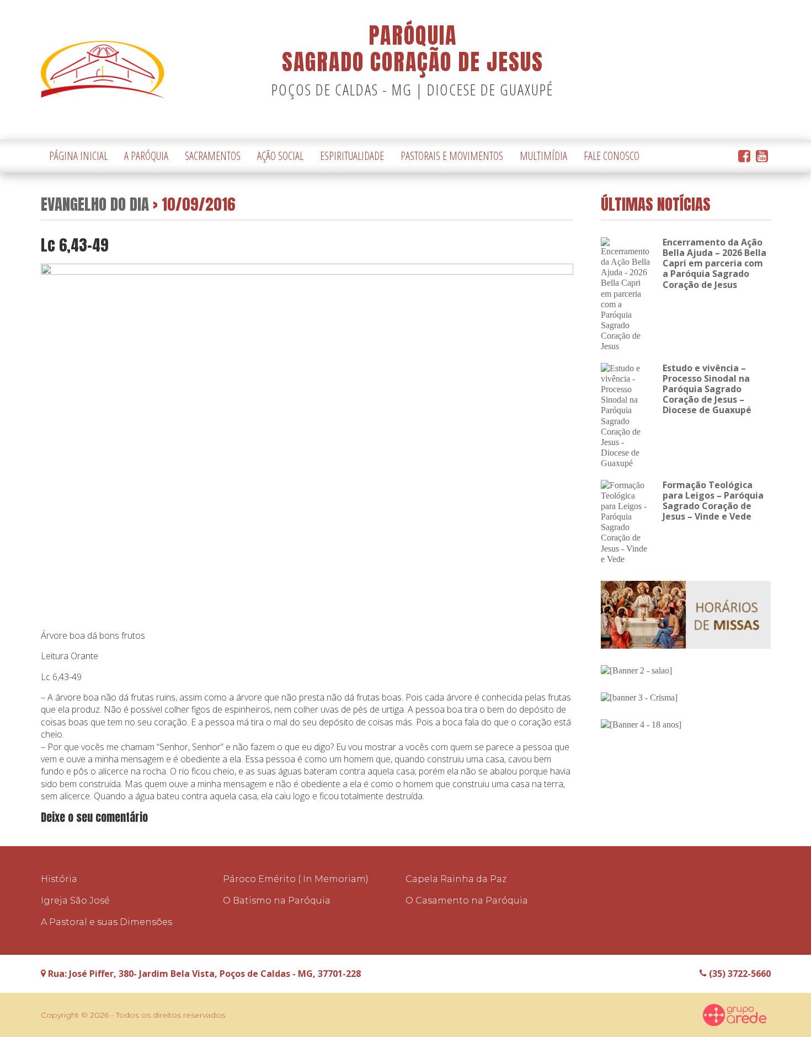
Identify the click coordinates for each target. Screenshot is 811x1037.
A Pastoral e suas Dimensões (106, 922)
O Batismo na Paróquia (276, 900)
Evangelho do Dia (95, 204)
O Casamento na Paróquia (467, 900)
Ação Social (280, 155)
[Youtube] (762, 156)
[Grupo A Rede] (735, 1015)
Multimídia (543, 155)
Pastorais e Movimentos (452, 155)
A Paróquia (146, 155)
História (59, 879)
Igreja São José (75, 900)
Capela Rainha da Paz (456, 879)
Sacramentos (213, 155)
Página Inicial (78, 155)
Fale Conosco (611, 155)
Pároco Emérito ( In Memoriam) (296, 879)
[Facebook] (744, 156)
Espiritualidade (352, 155)
